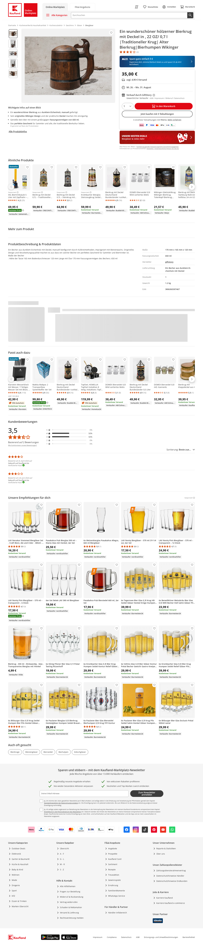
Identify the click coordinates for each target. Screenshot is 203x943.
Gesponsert (12, 192)
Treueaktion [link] (113, 874)
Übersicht (64, 848)
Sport (14, 890)
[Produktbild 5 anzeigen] (13, 73)
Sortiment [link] (112, 864)
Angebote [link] (112, 848)
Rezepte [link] (112, 869)
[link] (82, 7)
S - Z (62, 869)
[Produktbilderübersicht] (13, 66)
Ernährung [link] (113, 885)
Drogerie (16, 885)
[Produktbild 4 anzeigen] (13, 63)
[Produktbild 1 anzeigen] (13, 33)
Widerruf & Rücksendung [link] (71, 897)
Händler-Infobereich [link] (117, 912)
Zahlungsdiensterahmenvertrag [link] (171, 870)
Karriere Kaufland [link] (164, 897)
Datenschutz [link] (126, 937)
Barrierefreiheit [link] (189, 937)
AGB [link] (137, 937)
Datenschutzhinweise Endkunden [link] (171, 881)
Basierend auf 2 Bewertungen (23, 442)
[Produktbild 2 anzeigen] (13, 43)
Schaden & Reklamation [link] (71, 907)
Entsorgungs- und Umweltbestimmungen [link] (161, 937)
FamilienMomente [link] (116, 890)
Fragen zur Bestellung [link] (70, 891)
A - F (62, 853)
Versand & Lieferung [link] (69, 912)
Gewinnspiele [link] (114, 880)
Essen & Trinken (19, 901)
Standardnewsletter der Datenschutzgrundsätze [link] (61, 803)
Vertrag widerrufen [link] (69, 902)
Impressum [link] (97, 937)
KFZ (13, 896)
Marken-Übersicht (20, 906)
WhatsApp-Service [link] (116, 896)
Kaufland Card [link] (114, 859)
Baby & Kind (17, 869)
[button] (69, 429)
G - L (62, 859)
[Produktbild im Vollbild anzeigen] (68, 66)
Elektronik (16, 853)
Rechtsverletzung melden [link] (72, 918)
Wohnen (15, 874)
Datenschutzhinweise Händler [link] (170, 875)
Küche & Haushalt (20, 864)
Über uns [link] (160, 853)
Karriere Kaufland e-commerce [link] (170, 903)
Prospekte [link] (112, 853)
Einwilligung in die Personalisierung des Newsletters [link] (62, 812)
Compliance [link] (112, 937)
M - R (62, 864)
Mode (14, 880)
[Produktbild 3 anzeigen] (13, 53)
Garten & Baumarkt (21, 859)
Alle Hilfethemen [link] (67, 886)
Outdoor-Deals (18, 848)
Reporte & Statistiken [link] (166, 848)
